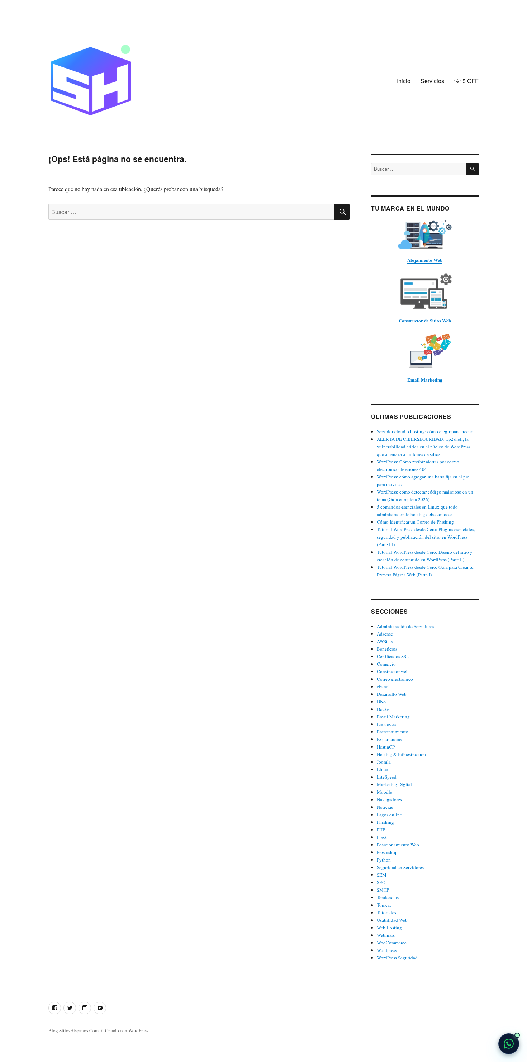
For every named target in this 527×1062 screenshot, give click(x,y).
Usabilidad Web (392, 920)
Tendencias (388, 897)
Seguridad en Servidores (400, 867)
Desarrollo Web (392, 694)
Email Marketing (393, 716)
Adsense (385, 634)
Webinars (386, 935)
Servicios (432, 81)
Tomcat (384, 905)
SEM (381, 875)
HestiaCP (386, 747)
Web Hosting (389, 927)
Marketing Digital (394, 784)
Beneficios (387, 649)
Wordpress (387, 950)
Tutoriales (386, 912)
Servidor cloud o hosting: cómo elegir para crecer (424, 431)
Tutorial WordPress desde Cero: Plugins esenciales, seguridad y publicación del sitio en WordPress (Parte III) (426, 537)
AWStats (385, 641)
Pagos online (389, 814)
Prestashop (387, 852)
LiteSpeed (387, 777)
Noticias (385, 807)
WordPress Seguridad (397, 957)
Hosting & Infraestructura (401, 754)
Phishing (385, 822)
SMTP (383, 890)
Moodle (384, 792)
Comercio (386, 664)
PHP (381, 829)
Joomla (384, 762)
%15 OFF (466, 81)
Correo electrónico (395, 679)
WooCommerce (392, 942)
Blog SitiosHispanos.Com (73, 1030)
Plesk (382, 837)
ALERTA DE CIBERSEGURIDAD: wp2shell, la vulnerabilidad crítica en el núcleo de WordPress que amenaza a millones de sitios (423, 446)
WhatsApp (508, 1043)
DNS (381, 701)
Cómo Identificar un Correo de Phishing (415, 522)
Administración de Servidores (405, 626)
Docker (384, 709)
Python (384, 859)
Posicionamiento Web (398, 844)
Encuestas (386, 724)
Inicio (403, 81)
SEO (381, 882)
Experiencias (389, 739)
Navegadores (389, 799)
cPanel (383, 686)
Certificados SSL (393, 656)
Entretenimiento (392, 731)
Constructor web (393, 671)
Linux (383, 769)
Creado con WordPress (126, 1030)
